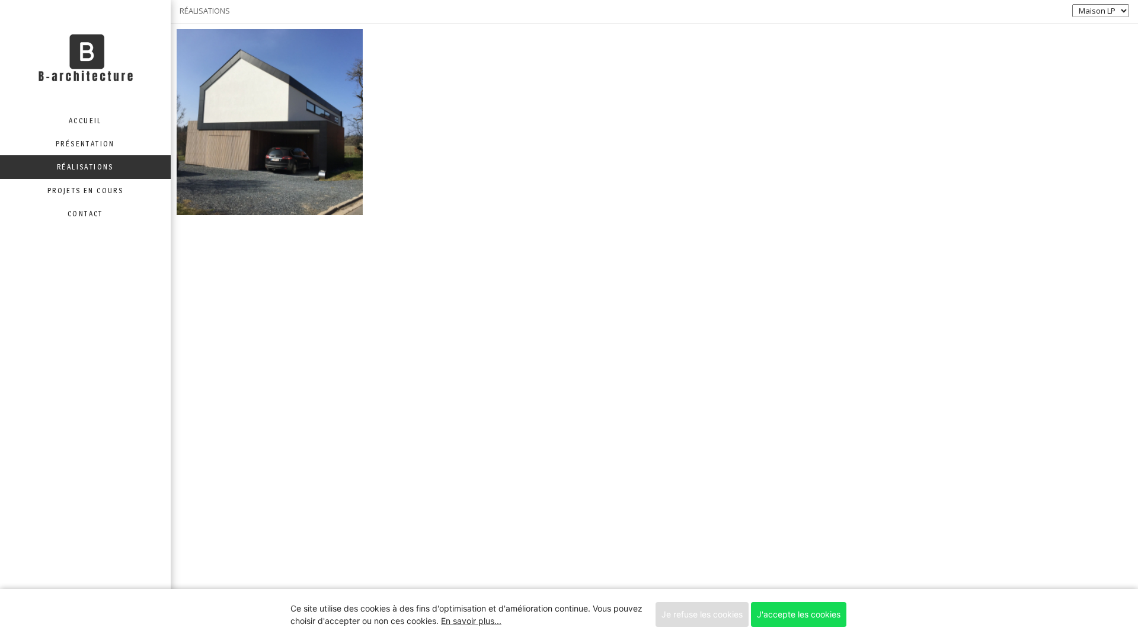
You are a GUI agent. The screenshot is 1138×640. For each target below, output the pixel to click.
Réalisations (85, 166)
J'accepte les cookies (798, 614)
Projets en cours (85, 190)
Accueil (85, 120)
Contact (85, 213)
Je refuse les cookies (702, 614)
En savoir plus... (471, 621)
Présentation (85, 143)
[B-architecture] (85, 54)
